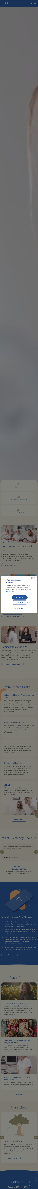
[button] (19, 608)
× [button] (34, 578)
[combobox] (32, 578)
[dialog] (19, 594)
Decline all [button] (19, 602)
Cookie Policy (10, 591)
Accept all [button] (19, 597)
